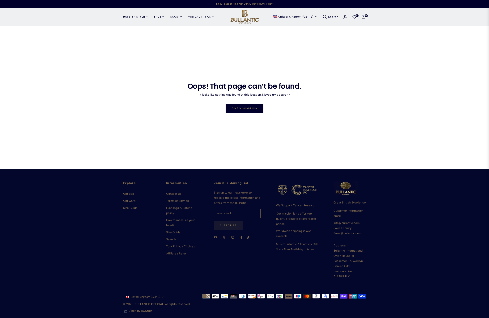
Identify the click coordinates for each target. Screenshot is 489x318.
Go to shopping (244, 108)
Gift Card (129, 201)
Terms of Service (177, 201)
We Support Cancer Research (296, 205)
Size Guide (130, 208)
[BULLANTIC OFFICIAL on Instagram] (233, 237)
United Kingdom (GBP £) (296, 16)
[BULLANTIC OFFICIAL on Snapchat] (241, 237)
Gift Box (128, 194)
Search (171, 239)
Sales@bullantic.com (347, 233)
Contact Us (173, 194)
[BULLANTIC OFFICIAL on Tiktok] (249, 237)
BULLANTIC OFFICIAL (149, 304)
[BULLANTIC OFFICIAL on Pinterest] (225, 237)
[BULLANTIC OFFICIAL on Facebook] (216, 237)
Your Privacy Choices (180, 246)
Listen (310, 249)
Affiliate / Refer (176, 253)
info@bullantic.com (346, 223)
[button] (330, 17)
